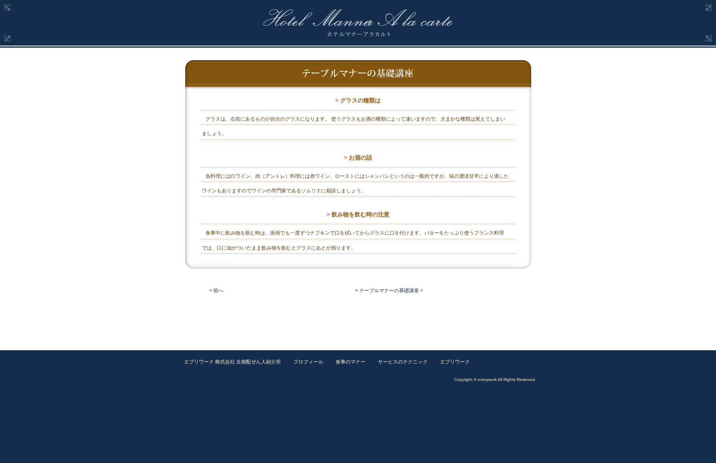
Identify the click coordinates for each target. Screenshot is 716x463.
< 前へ (216, 290)
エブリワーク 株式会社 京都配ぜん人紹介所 (232, 362)
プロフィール (308, 362)
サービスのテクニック (403, 362)
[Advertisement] (358, 319)
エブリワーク (455, 362)
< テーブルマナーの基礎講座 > (389, 290)
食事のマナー (350, 362)
